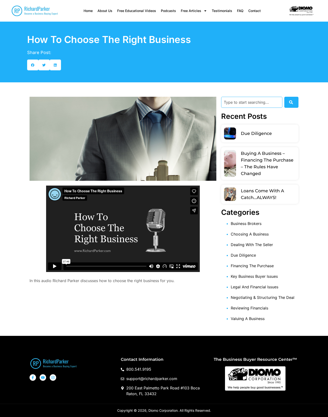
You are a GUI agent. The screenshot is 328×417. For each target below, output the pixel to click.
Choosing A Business (250, 234)
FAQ (240, 11)
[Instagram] (53, 377)
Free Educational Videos (136, 11)
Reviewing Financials (249, 308)
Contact (254, 11)
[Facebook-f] (33, 377)
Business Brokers (246, 223)
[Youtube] (43, 377)
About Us (104, 11)
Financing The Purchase (252, 265)
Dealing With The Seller (252, 244)
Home (88, 11)
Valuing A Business (248, 318)
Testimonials (222, 11)
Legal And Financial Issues (254, 286)
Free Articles (191, 11)
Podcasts (168, 11)
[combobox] (251, 102)
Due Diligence (256, 133)
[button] (32, 65)
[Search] (291, 102)
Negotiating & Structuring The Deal (262, 297)
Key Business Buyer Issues (254, 276)
